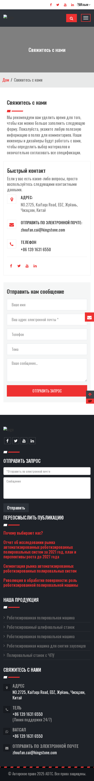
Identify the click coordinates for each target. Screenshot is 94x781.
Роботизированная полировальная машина (41, 618)
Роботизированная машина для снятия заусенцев (46, 646)
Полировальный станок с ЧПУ (30, 655)
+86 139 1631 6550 (36, 249)
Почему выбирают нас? (23, 533)
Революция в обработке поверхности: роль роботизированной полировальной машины (40, 582)
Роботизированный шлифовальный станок (41, 627)
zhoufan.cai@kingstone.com (43, 230)
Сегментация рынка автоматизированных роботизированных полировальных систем (39, 568)
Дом (5, 80)
